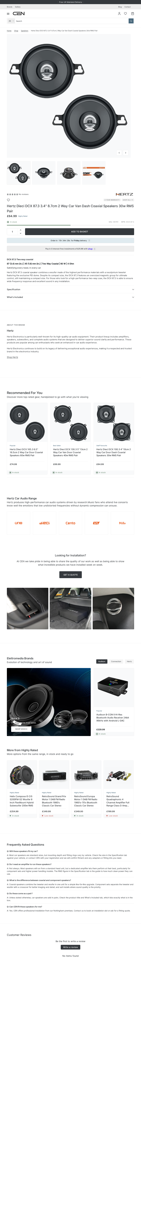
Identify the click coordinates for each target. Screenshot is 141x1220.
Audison (101, 661)
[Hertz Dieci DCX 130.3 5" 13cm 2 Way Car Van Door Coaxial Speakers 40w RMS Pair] (70, 423)
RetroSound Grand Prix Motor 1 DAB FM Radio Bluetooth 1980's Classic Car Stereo (54, 801)
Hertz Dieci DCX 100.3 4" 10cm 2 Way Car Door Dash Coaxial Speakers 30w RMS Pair (113, 452)
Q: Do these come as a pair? (20, 893)
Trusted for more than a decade (70, 2)
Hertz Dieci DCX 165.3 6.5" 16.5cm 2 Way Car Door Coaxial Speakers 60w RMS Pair (26, 452)
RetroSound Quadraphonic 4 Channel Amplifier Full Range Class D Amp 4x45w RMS (117, 801)
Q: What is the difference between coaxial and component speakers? (39, 880)
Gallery (18, 7)
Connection (116, 661)
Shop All (127, 200)
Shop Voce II (21, 729)
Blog (120, 7)
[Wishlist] (125, 13)
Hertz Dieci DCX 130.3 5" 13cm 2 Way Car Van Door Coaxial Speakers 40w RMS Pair (70, 452)
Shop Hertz (12, 357)
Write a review (70, 947)
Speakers (24, 31)
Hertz (129, 661)
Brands (9, 7)
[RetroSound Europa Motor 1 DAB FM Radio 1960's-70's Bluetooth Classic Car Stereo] (86, 775)
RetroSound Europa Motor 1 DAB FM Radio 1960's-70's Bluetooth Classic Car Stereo (85, 801)
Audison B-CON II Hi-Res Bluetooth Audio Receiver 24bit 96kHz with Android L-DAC (112, 717)
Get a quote (70, 574)
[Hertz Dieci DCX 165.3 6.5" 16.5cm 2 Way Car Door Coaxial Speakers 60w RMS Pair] (27, 423)
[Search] (131, 20)
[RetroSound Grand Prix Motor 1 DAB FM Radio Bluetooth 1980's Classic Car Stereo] (54, 775)
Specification (13, 289)
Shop (16, 31)
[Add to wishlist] (10, 200)
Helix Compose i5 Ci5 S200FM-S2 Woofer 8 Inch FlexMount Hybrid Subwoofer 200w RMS (22, 801)
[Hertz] (124, 194)
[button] (12, 194)
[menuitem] (10, 7)
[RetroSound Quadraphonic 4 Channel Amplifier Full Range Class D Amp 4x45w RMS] (118, 775)
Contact (127, 7)
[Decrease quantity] (20, 233)
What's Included (15, 297)
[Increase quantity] (20, 230)
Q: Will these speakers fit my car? (22, 851)
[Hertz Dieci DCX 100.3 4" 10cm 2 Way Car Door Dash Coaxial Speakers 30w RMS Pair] (114, 423)
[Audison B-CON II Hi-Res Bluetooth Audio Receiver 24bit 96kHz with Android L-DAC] (114, 688)
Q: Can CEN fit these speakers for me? (24, 906)
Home (9, 31)
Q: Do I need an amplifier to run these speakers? (29, 864)
